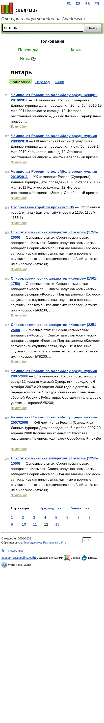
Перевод (42, 82)
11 (35, 524)
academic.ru (19, 8)
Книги (76, 50)
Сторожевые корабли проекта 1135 (42, 207)
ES (87, 4)
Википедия (19, 126)
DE (78, 4)
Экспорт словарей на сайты (19, 557)
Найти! (92, 28)
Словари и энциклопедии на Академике (43, 18)
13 (57, 524)
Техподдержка (32, 542)
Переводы (28, 50)
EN (69, 4)
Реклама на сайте (54, 542)
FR (97, 4)
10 (24, 524)
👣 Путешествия (12, 550)
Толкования (52, 41)
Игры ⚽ (28, 59)
